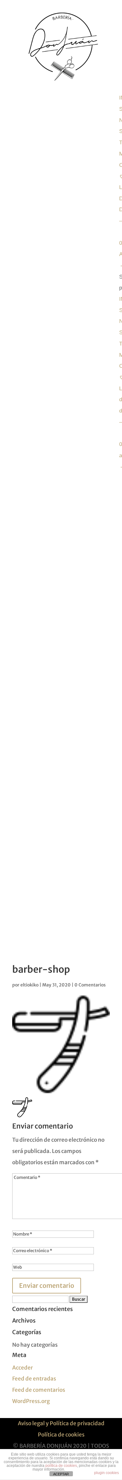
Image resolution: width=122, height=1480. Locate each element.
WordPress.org (31, 1401)
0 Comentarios (90, 985)
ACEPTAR (61, 1474)
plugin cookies (106, 1473)
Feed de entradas (34, 1378)
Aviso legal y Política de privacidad (61, 1423)
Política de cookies (61, 1434)
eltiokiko (29, 985)
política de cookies (61, 1465)
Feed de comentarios (38, 1389)
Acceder (22, 1367)
